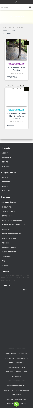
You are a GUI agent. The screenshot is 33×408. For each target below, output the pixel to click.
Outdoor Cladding (13, 367)
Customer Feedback (9, 252)
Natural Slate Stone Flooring (16, 69)
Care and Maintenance (10, 238)
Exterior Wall (23, 353)
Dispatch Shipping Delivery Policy (13, 225)
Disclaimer (6, 166)
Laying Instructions (9, 247)
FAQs (4, 261)
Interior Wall (20, 362)
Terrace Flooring (21, 372)
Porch (23, 367)
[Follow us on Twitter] (9, 291)
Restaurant (9, 372)
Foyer (11, 362)
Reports (5, 162)
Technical (5, 243)
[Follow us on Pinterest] (14, 291)
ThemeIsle (23, 403)
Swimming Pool (21, 349)
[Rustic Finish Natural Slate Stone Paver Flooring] (16, 95)
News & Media (6, 157)
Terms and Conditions (9, 211)
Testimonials (6, 256)
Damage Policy (7, 229)
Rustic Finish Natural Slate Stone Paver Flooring (16, 116)
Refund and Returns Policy (11, 234)
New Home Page (16, 376)
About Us (5, 153)
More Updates (7, 207)
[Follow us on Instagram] (19, 291)
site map (5, 265)
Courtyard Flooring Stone (16, 63)
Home (4, 27)
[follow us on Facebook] (3, 291)
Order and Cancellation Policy (12, 220)
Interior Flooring (11, 353)
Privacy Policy (7, 216)
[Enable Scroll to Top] (29, 404)
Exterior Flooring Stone (16, 64)
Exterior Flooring (22, 358)
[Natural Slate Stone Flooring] (16, 49)
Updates (17, 1)
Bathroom (11, 349)
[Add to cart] (25, 77)
